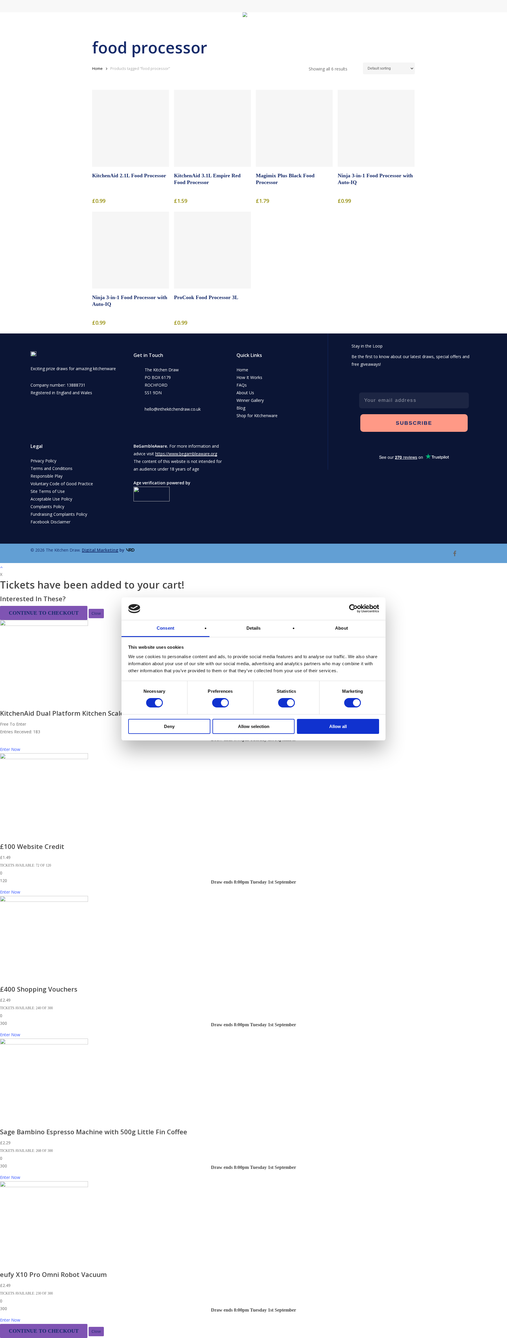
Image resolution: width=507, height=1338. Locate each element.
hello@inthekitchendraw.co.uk (173, 409)
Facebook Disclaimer (50, 522)
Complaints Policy (47, 506)
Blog (240, 408)
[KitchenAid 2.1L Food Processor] (130, 128)
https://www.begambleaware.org (186, 453)
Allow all (338, 726)
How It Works (249, 377)
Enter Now (10, 749)
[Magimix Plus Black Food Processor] (294, 128)
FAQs (241, 385)
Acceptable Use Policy (51, 499)
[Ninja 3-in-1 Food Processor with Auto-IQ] (376, 128)
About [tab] (341, 628)
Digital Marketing (100, 550)
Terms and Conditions (51, 468)
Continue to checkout (44, 613)
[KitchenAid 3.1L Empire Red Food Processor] (212, 128)
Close (96, 613)
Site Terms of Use (48, 491)
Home (97, 68)
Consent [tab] (165, 628)
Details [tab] (253, 628)
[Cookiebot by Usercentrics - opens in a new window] (353, 608)
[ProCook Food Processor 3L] (212, 250)
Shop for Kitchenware (257, 415)
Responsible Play (46, 476)
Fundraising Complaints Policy (59, 514)
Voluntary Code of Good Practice (62, 483)
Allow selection (253, 726)
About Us (245, 392)
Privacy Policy (43, 461)
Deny (169, 726)
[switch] (220, 702)
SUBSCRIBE (414, 423)
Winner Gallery (250, 400)
